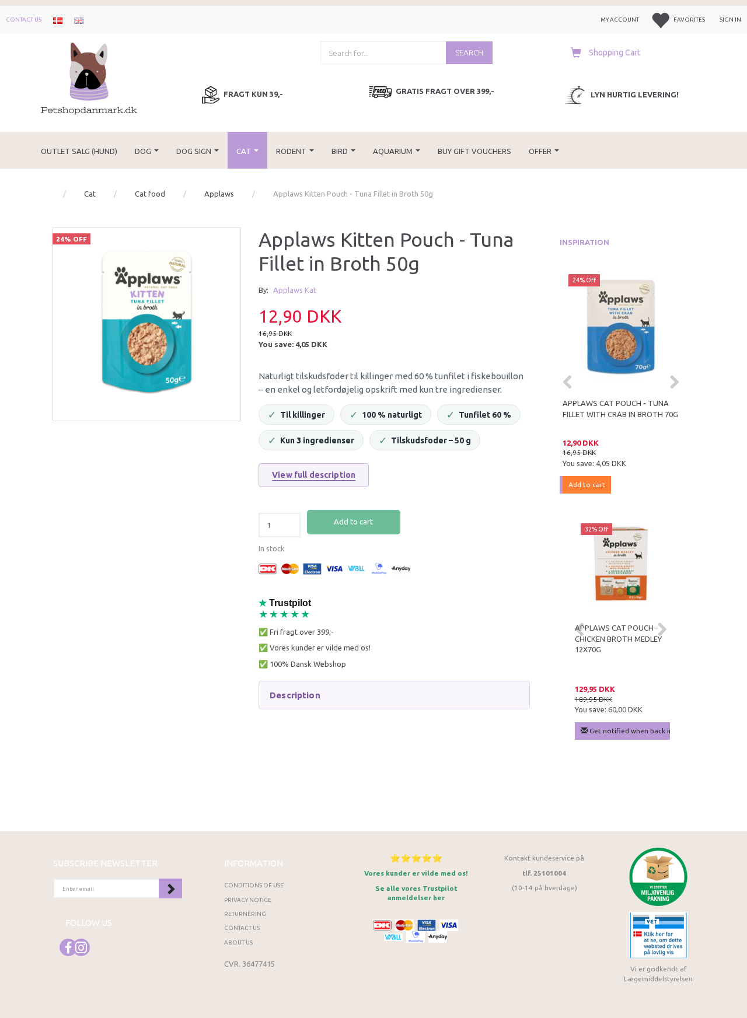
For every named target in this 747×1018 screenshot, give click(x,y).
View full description (313, 475)
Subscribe (170, 888)
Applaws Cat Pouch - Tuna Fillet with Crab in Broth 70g (620, 408)
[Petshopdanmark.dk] (89, 77)
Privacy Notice (247, 900)
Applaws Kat (294, 290)
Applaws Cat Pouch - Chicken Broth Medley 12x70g (618, 638)
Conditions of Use (254, 885)
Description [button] (295, 695)
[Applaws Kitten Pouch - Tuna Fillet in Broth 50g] (147, 322)
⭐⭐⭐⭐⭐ (416, 858)
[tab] (394, 695)
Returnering (245, 914)
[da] (57, 20)
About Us (238, 942)
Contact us (23, 19)
